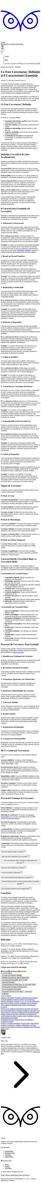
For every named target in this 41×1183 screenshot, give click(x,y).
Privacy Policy (5, 1175)
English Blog (9, 1151)
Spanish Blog (9, 1157)
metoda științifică (18, 652)
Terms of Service (24, 1175)
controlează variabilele (24, 250)
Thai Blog (8, 1155)
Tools (7, 44)
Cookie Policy (14, 1175)
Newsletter (8, 1168)
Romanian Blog (10, 1153)
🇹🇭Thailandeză (13, 971)
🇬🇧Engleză (4, 971)
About (7, 1164)
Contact (20, 44)
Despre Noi (14, 44)
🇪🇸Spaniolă (22, 971)
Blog (2, 44)
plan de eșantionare (22, 248)
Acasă (7, 56)
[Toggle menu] (1, 53)
